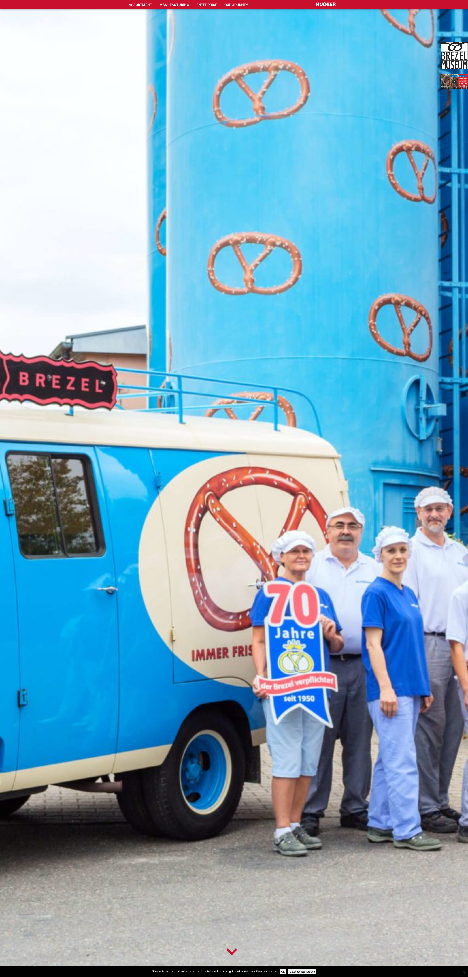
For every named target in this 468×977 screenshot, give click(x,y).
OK (283, 971)
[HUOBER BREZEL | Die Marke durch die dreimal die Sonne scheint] (317, 5)
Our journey (236, 5)
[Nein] (463, 972)
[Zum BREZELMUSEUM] (454, 55)
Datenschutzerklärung (302, 971)
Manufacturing (174, 5)
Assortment (140, 5)
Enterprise (207, 5)
